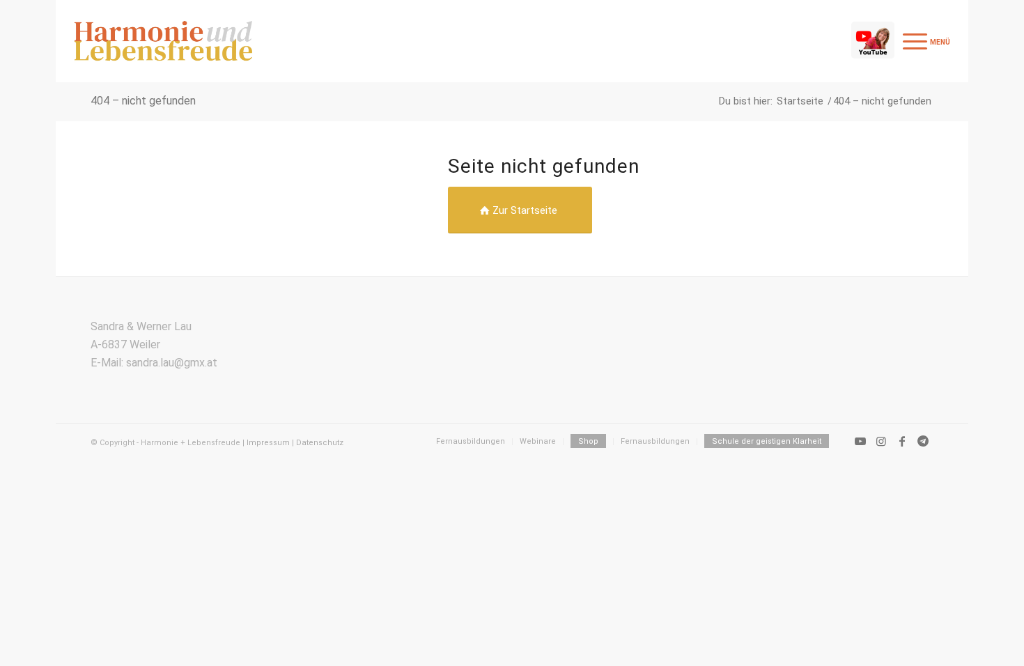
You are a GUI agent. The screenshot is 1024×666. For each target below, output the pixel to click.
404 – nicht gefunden (143, 100)
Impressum (268, 442)
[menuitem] (924, 41)
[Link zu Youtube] (860, 441)
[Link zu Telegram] (923, 441)
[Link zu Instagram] (881, 441)
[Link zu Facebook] (902, 441)
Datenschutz (319, 442)
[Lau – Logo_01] (163, 41)
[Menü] (924, 41)
